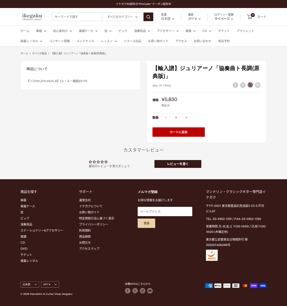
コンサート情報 (59, 41)
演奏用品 (140, 31)
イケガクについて (90, 206)
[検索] (148, 17)
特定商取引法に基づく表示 (96, 218)
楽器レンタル (29, 41)
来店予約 (224, 41)
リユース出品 (132, 41)
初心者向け (60, 31)
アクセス (181, 41)
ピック (123, 31)
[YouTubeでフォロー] (150, 290)
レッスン (107, 41)
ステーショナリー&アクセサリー (41, 230)
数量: (155, 117)
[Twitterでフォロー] (135, 290)
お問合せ (85, 242)
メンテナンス (85, 41)
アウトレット (245, 31)
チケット (224, 31)
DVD (23, 248)
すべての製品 (39, 53)
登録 (146, 223)
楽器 (39, 31)
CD (204, 31)
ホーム (24, 31)
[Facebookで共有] (235, 85)
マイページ (222, 19)
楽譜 (188, 31)
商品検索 (85, 236)
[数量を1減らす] (166, 117)
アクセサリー (165, 31)
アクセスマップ (89, 248)
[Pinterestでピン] (243, 85)
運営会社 (85, 200)
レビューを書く (178, 164)
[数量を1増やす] (186, 117)
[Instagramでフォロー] (142, 290)
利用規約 (85, 230)
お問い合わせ (202, 41)
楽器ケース (86, 31)
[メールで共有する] (257, 85)
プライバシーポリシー (93, 224)
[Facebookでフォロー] (127, 290)
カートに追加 (178, 132)
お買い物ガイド (158, 41)
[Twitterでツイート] (250, 85)
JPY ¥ (46, 284)
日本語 (26, 284)
